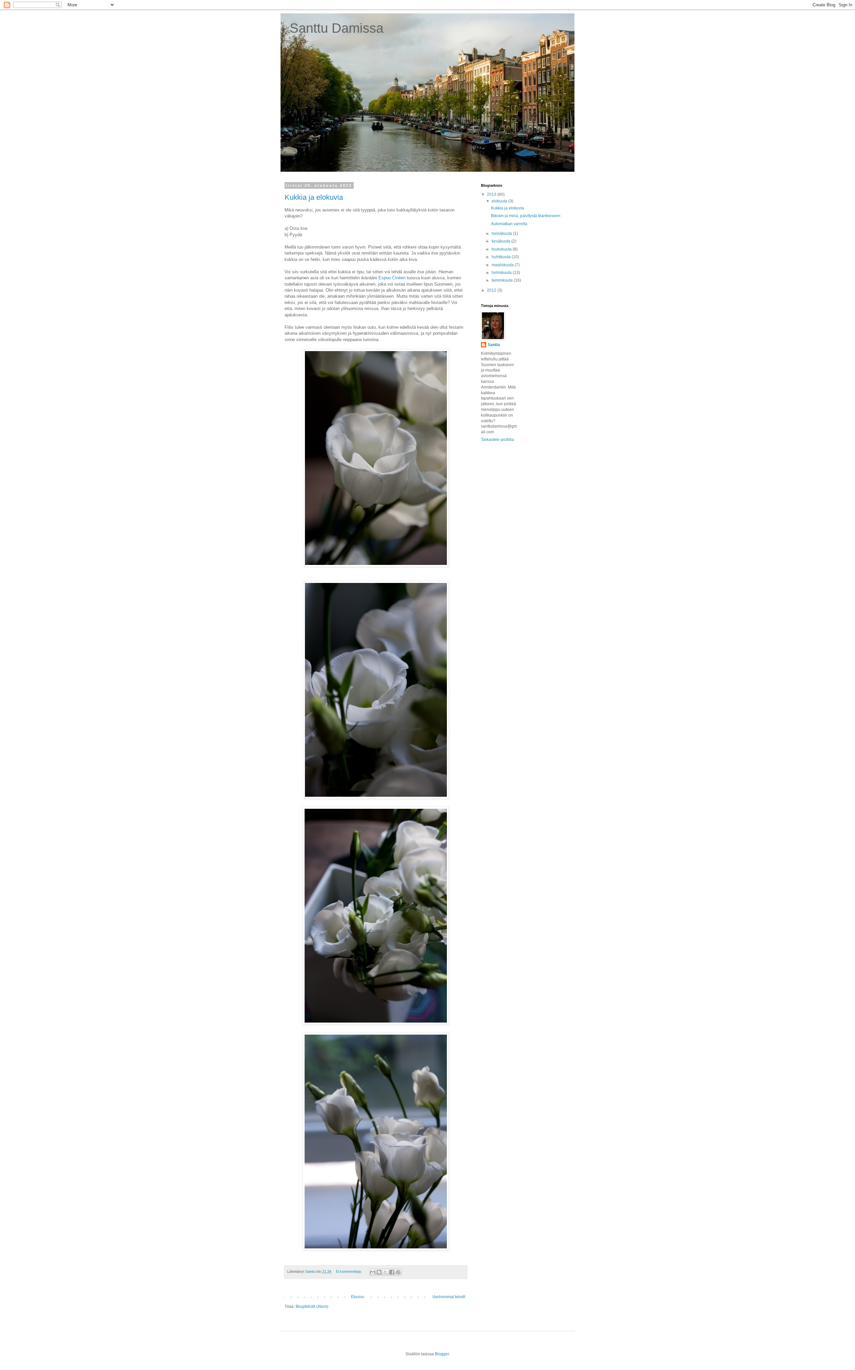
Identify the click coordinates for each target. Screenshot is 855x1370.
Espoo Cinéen (391, 277)
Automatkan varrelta (509, 223)
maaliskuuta (503, 265)
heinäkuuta (502, 233)
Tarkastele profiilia (497, 439)
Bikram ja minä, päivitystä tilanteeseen (525, 215)
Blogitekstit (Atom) (312, 1306)
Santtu (494, 344)
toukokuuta (502, 249)
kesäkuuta (501, 241)
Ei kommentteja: (349, 1271)
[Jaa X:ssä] (385, 1272)
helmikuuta (502, 272)
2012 (492, 290)
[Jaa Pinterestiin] (398, 1272)
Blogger (442, 1354)
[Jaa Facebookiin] (391, 1272)
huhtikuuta (502, 257)
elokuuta (500, 201)
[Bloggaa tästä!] (379, 1272)
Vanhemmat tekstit (448, 1297)
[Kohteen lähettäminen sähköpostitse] (372, 1272)
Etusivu (357, 1297)
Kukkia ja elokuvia (314, 197)
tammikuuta (503, 280)
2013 (492, 194)
